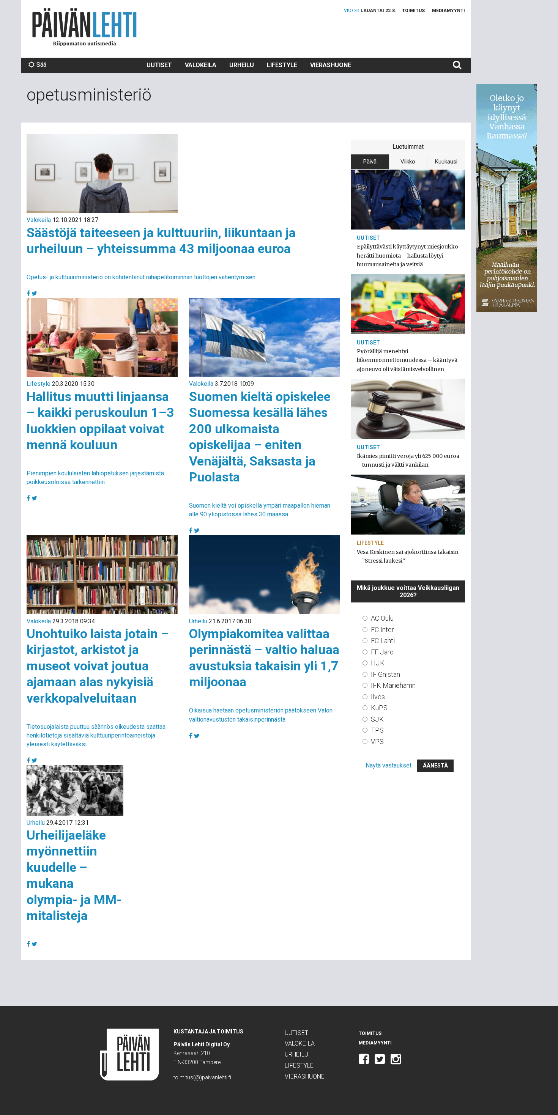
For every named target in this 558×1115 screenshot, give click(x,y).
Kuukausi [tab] (446, 161)
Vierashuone (330, 65)
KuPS (379, 708)
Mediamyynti (448, 10)
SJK (377, 719)
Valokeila (200, 65)
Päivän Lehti (84, 27)
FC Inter (382, 630)
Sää (41, 64)
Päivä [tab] (370, 161)
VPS (377, 741)
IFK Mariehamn (393, 685)
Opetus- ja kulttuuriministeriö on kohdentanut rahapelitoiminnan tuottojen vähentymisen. (142, 277)
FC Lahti (383, 641)
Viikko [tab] (407, 161)
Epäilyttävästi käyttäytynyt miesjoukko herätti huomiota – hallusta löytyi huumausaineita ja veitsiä (407, 255)
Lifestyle (282, 65)
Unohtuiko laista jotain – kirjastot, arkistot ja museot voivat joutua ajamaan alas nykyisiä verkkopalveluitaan (98, 666)
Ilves (378, 697)
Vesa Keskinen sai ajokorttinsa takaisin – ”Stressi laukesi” (408, 556)
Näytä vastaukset (388, 765)
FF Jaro (382, 652)
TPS (377, 730)
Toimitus (413, 10)
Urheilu (241, 65)
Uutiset (159, 65)
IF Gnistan (385, 674)
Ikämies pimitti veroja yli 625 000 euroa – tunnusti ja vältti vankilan (408, 460)
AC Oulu (382, 618)
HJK (378, 663)
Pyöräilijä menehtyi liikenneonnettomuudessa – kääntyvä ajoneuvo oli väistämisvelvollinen (407, 360)
